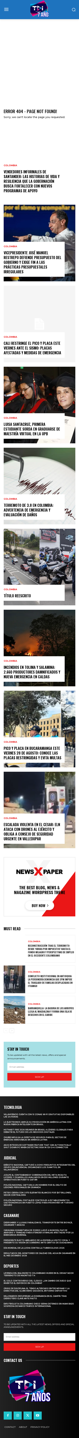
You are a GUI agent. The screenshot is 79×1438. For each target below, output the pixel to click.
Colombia (10, 165)
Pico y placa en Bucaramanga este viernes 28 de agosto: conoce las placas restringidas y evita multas (32, 752)
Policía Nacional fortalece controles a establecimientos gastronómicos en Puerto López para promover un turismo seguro (38, 1202)
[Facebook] (8, 1416)
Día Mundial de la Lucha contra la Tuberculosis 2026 (34, 1248)
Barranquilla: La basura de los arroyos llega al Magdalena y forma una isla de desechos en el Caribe (51, 1011)
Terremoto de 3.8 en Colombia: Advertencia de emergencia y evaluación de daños (28, 509)
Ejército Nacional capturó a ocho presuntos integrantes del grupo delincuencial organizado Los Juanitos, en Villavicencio (39, 1167)
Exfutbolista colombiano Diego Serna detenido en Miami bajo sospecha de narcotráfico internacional (39, 1305)
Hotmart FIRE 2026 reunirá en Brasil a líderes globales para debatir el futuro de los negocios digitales (38, 1131)
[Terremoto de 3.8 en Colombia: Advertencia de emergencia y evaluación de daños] (39, 486)
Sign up (39, 1076)
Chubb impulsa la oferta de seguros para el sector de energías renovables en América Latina (35, 1138)
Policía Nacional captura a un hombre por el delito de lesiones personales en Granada (35, 1186)
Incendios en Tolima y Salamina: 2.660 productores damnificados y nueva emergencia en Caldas (32, 671)
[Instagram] (18, 1416)
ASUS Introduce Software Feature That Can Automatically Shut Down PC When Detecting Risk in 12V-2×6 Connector (37, 1146)
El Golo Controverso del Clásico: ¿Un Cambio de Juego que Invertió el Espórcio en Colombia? (37, 1282)
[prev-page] (6, 1030)
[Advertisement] (39, 60)
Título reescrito (17, 595)
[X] (28, 1416)
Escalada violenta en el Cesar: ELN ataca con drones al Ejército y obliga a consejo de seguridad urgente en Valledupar (32, 831)
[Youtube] (38, 1416)
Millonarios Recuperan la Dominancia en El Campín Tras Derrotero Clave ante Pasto (35, 1297)
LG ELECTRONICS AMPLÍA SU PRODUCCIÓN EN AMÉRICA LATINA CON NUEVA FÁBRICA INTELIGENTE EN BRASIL (37, 1123)
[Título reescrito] (39, 567)
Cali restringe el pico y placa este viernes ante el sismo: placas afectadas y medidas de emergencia (32, 347)
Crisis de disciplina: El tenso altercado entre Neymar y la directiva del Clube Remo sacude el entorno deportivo (36, 1289)
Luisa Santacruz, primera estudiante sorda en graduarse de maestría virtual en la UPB (32, 428)
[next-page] (12, 1030)
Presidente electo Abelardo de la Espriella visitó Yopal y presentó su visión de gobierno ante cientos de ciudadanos (38, 1241)
